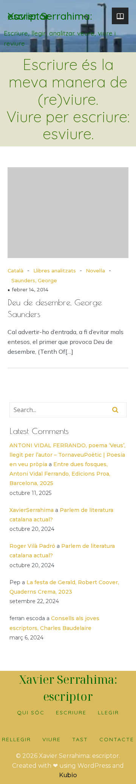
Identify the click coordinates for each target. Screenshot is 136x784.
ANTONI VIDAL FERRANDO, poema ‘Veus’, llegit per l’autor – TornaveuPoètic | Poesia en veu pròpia (67, 455)
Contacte (116, 739)
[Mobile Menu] (120, 16)
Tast (80, 739)
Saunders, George (34, 280)
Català (15, 271)
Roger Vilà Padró (32, 546)
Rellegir (16, 739)
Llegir (108, 712)
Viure (51, 739)
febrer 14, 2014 (30, 289)
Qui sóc (31, 712)
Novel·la (95, 271)
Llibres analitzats (54, 271)
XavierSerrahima (31, 510)
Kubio (68, 775)
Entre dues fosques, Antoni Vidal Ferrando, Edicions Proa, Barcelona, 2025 (59, 474)
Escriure (71, 712)
